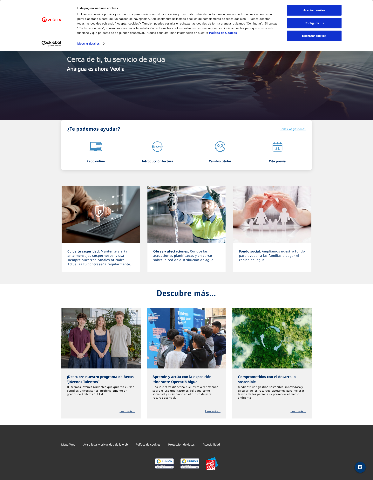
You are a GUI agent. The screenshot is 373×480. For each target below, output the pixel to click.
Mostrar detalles (88, 43)
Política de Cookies (223, 32)
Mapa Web (68, 444)
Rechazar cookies (314, 35)
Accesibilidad (211, 444)
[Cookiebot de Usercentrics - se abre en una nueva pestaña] (52, 44)
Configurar (312, 23)
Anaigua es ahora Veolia (96, 68)
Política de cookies (148, 444)
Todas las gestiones (293, 129)
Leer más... (127, 411)
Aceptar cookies (314, 10)
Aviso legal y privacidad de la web (105, 444)
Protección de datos (181, 444)
